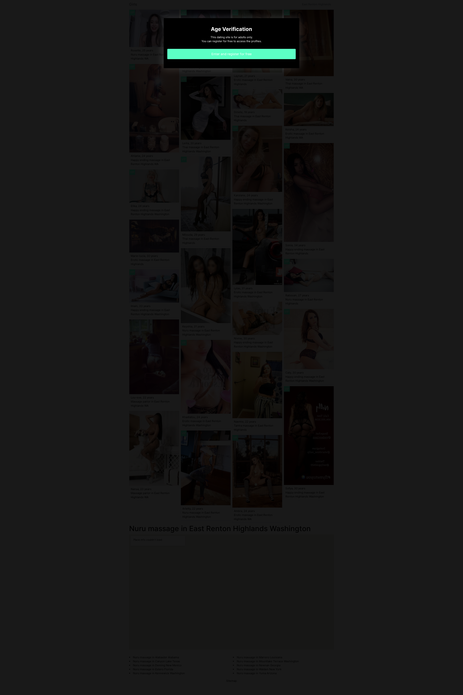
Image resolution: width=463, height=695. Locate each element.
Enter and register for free (231, 54)
